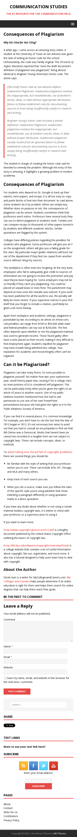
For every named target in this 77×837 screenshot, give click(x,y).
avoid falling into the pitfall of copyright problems (40, 452)
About (7, 804)
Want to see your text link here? (24, 746)
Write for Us (11, 812)
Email (7, 657)
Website (8, 667)
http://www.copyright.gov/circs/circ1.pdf (29, 530)
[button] (72, 23)
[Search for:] (38, 705)
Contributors (11, 816)
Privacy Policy (11, 820)
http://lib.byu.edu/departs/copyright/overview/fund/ (36, 545)
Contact (8, 808)
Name (7, 646)
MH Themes (60, 833)
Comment (9, 619)
